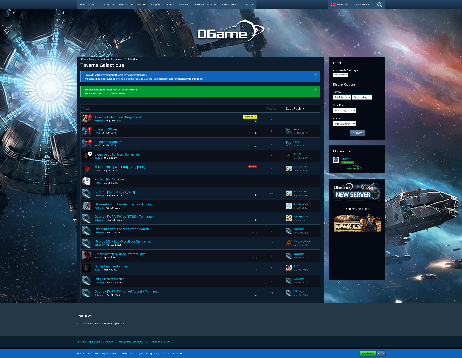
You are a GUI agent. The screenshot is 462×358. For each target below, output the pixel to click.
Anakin (98, 257)
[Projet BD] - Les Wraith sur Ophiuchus (123, 241)
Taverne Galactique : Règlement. (118, 117)
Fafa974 (345, 158)
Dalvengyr (99, 195)
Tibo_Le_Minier (302, 241)
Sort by (337, 91)
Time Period (339, 105)
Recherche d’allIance (109, 179)
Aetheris (99, 208)
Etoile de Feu (300, 166)
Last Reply (293, 108)
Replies (271, 108)
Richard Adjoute (302, 203)
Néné (97, 133)
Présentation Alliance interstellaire (120, 254)
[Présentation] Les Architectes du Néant (125, 204)
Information (250, 116)
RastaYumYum (301, 216)
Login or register (362, 4)
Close (381, 353)
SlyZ (295, 266)
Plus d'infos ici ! (194, 78)
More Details (368, 353)
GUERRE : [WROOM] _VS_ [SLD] (121, 167)
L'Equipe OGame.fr (108, 129)
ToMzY (98, 183)
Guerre (252, 166)
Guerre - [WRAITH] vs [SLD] (115, 192)
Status (337, 118)
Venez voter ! (119, 93)
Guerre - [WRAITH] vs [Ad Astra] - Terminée (127, 291)
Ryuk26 (98, 158)
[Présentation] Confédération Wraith (122, 229)
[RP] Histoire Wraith (109, 279)
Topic (86, 108)
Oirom (98, 170)
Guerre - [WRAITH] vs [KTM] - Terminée (124, 216)
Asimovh (99, 120)
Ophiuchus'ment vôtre (111, 266)
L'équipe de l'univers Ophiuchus (117, 154)
